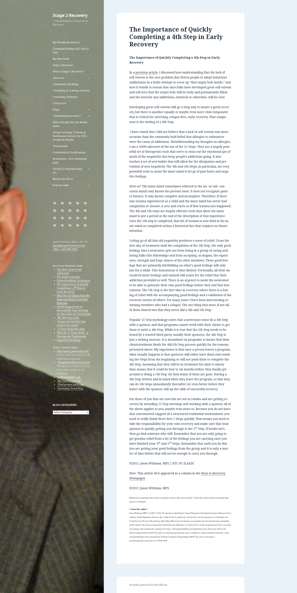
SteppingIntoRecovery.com (74, 362)
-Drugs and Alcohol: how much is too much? (71, 323)
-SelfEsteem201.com (69, 377)
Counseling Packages (65, 97)
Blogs (56, 109)
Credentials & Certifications (69, 152)
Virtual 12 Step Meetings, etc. (68, 170)
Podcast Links (61, 185)
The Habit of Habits (68, 277)
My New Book (61, 58)
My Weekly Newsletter (66, 42)
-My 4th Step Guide (68, 317)
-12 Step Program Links (71, 329)
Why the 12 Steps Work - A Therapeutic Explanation (72, 334)
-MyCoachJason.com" (69, 381)
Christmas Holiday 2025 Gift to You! (71, 50)
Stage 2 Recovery (70, 15)
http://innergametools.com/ (73, 351)
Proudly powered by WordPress (148, 585)
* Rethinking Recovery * (67, 116)
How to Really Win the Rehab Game (70, 124)
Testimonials (60, 146)
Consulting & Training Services (71, 90)
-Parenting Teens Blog (70, 388)
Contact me (59, 103)
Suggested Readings (69, 340)
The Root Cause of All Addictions (69, 271)
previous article (147, 72)
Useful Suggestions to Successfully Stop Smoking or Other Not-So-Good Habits (74, 310)
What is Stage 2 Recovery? (68, 71)
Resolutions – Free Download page (70, 160)
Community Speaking (65, 84)
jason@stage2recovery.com (69, 245)
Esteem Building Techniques (73, 280)
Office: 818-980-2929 (65, 249)
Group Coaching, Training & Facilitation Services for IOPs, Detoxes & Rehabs (70, 136)
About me (58, 78)
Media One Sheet (63, 179)
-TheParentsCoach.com (70, 384)
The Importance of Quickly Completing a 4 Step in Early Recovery (72, 288)
